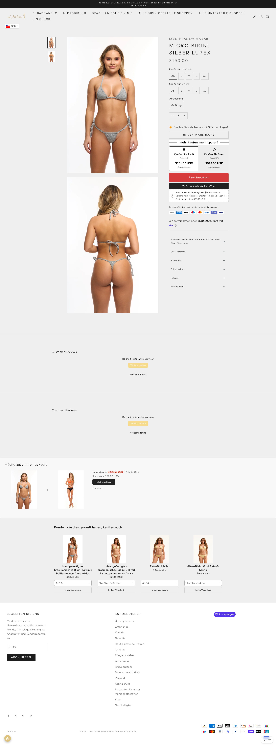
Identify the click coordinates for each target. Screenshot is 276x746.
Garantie (120, 638)
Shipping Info (177, 269)
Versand (120, 678)
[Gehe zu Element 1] (51, 42)
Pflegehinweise (124, 655)
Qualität (120, 649)
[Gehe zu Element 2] (51, 57)
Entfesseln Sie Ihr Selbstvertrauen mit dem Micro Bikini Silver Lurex (195, 241)
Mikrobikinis (74, 13)
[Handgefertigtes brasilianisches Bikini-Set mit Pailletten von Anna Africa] (73, 549)
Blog (118, 699)
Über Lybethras (124, 621)
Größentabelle (124, 666)
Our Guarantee (178, 251)
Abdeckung (122, 661)
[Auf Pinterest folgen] (23, 715)
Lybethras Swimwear (188, 38)
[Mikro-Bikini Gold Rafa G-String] (203, 549)
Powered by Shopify (124, 732)
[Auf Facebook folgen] (8, 715)
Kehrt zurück (122, 683)
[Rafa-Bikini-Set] (159, 549)
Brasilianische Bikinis (112, 13)
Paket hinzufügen (199, 177)
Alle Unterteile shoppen (222, 13)
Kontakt (119, 632)
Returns (175, 278)
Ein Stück (41, 19)
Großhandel (122, 627)
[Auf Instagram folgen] (15, 715)
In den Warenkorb (199, 135)
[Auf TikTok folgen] (30, 715)
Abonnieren (21, 657)
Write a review (138, 365)
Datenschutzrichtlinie (127, 672)
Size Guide (176, 260)
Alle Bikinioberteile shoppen (165, 13)
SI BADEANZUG (45, 13)
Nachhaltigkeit (123, 705)
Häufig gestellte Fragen (129, 644)
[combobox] (73, 583)
